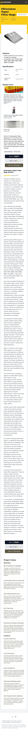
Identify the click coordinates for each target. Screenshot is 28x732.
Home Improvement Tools (4, 19)
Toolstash (8, 721)
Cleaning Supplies (13, 19)
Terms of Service (15, 722)
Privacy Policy (6, 722)
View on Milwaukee (14, 165)
